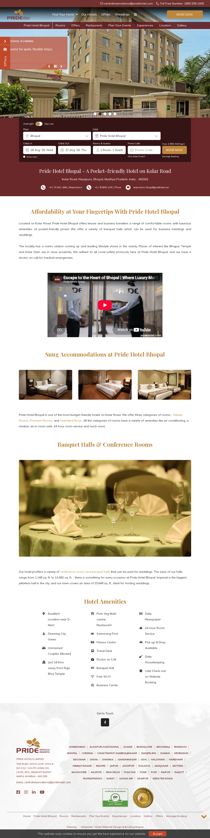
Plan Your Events (119, 25)
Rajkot (179, 772)
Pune (143, 772)
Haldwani (158, 759)
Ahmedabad (77, 746)
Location (165, 25)
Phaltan (130, 772)
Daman (165, 753)
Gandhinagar (127, 759)
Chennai (87, 753)
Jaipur (114, 765)
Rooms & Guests (102, 143)
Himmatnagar (82, 765)
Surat (110, 778)
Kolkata (144, 765)
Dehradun (181, 753)
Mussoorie (79, 772)
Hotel (95, 129)
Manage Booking (170, 156)
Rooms (60, 25)
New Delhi (113, 772)
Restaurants (94, 25)
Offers (106, 14)
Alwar (127, 746)
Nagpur (96, 772)
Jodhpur (128, 765)
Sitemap (72, 826)
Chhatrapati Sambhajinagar (117, 753)
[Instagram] (26, 792)
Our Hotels (89, 14)
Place (26, 129)
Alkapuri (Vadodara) (104, 746)
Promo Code (134, 143)
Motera (177, 765)
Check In (27, 143)
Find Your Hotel (63, 14)
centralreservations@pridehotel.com (128, 3)
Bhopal (72, 753)
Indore (100, 765)
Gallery (181, 25)
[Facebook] (18, 792)
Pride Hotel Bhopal (36, 25)
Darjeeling (148, 753)
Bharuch (180, 746)
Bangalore (144, 746)
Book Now (185, 14)
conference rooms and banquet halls (85, 572)
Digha (94, 759)
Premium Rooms (41, 420)
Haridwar (176, 759)
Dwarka (107, 759)
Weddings (122, 14)
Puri (154, 772)
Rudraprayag (92, 778)
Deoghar (79, 759)
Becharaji (163, 746)
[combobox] (57, 136)
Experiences (145, 25)
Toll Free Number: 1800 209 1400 (181, 3)
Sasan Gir (126, 778)
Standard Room (71, 420)
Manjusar (161, 765)
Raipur (165, 772)
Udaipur (142, 778)
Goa (144, 759)
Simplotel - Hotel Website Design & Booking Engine (112, 826)
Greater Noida (163, 778)
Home (27, 816)
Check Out (63, 143)
